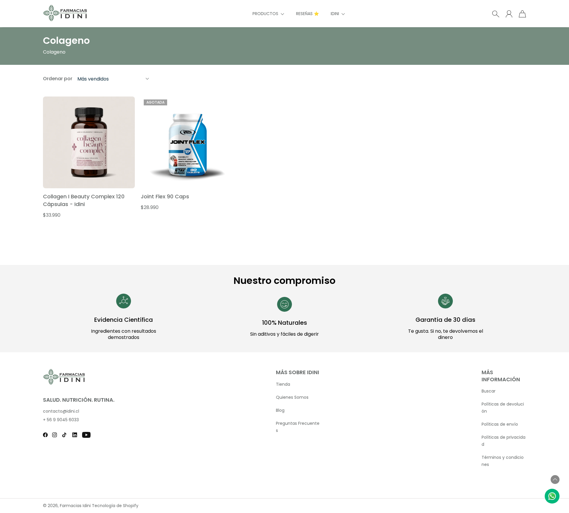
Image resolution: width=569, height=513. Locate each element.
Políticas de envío (500, 424)
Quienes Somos (292, 397)
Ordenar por (57, 78)
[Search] (495, 13)
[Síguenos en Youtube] (86, 435)
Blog (280, 410)
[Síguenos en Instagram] (54, 435)
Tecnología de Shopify (115, 506)
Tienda (283, 384)
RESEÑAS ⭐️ (307, 14)
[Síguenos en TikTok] (64, 435)
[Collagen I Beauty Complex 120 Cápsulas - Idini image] (89, 142)
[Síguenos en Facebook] (45, 435)
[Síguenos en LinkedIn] (75, 435)
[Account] (509, 13)
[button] (268, 14)
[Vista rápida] (127, 180)
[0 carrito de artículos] (522, 13)
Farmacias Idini (75, 506)
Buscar (489, 391)
